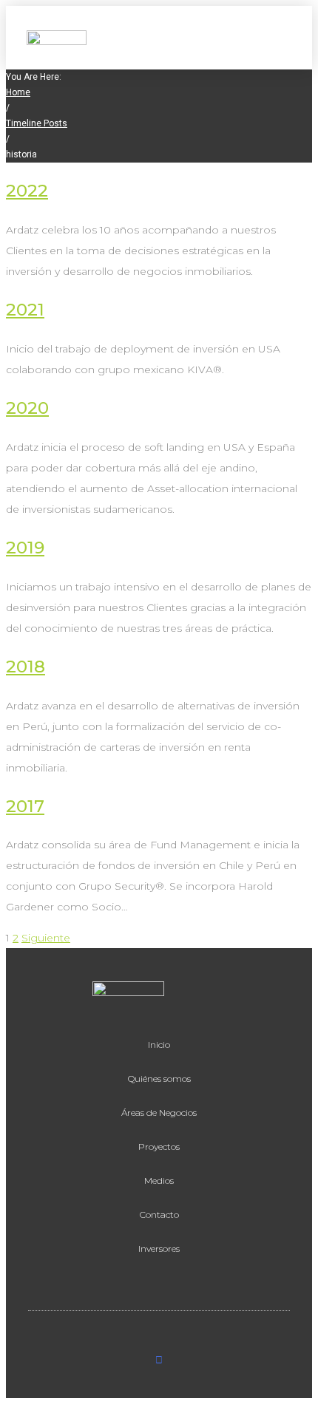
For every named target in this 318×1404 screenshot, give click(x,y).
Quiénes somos (159, 1078)
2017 (25, 806)
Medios (159, 1180)
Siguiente (45, 937)
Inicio (159, 1044)
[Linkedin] (159, 1360)
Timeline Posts (36, 123)
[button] (283, 37)
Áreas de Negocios (159, 1112)
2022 (27, 190)
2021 (25, 309)
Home (18, 92)
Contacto (159, 1214)
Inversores (159, 1248)
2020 (27, 408)
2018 (25, 666)
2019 (25, 547)
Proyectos (159, 1146)
